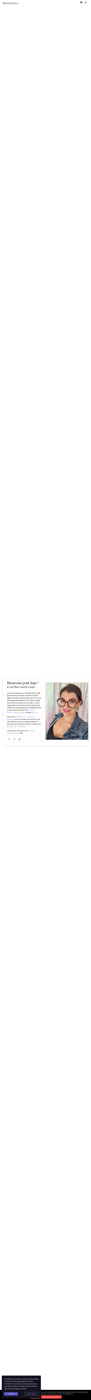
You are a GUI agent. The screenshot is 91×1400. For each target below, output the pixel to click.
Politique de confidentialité (51, 1397)
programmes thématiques (16, 726)
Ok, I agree (11, 1394)
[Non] (89, 1395)
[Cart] (81, 2)
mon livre (34, 712)
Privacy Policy (31, 1394)
